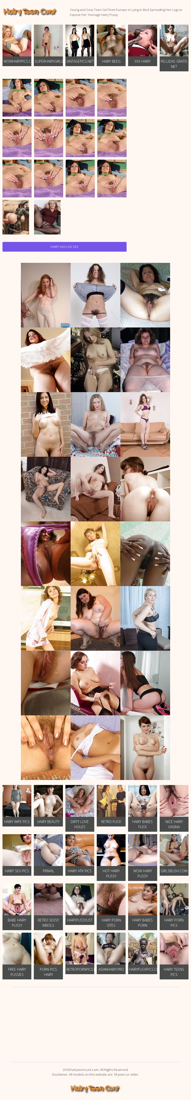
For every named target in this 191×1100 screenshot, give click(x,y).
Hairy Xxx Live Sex (64, 246)
